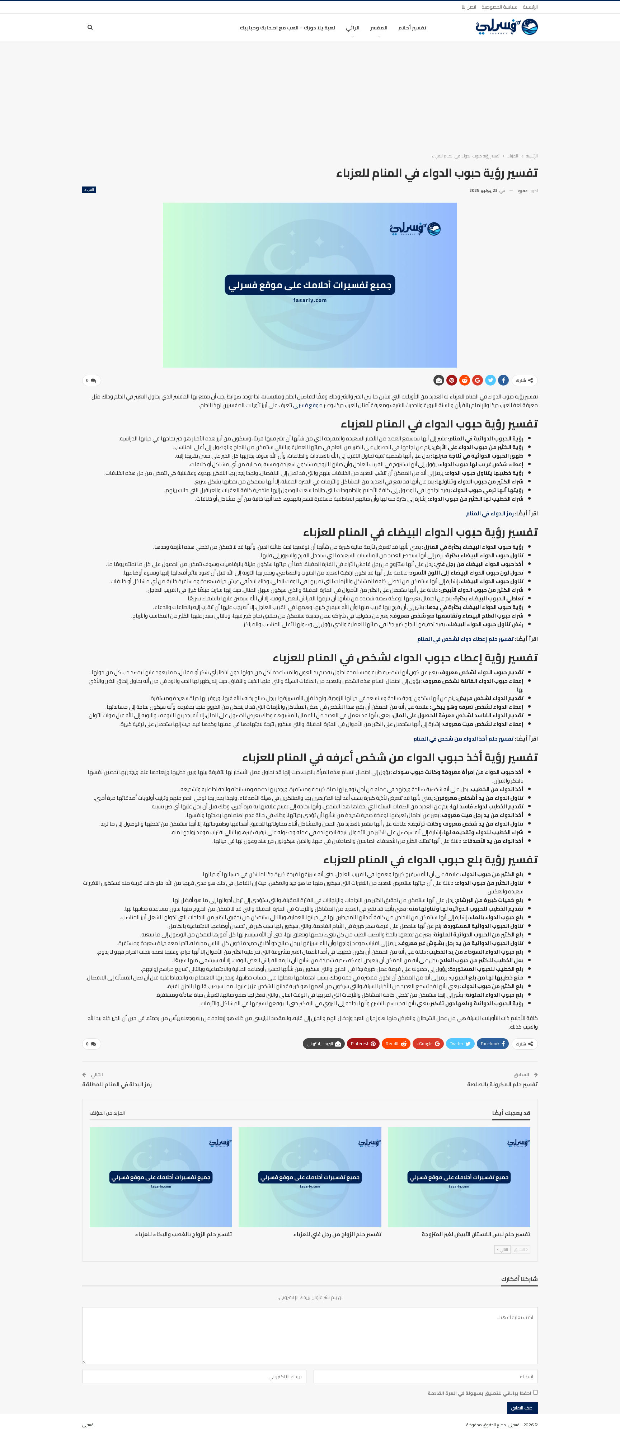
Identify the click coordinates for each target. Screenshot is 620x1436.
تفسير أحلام (412, 27)
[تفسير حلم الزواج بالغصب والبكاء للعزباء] (161, 1177)
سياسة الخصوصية (499, 7)
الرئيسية (530, 7)
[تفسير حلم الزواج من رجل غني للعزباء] (310, 1177)
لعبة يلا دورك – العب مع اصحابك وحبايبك (287, 27)
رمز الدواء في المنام (490, 513)
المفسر (379, 27)
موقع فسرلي (308, 405)
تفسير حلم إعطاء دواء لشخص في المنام (465, 639)
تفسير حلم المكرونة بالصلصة (502, 1084)
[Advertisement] (310, 96)
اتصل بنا (469, 7)
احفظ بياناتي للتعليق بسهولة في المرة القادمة (479, 1393)
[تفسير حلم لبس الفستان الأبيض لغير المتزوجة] (459, 1177)
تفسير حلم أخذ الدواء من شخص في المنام (463, 738)
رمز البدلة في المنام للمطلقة (117, 1084)
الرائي (353, 27)
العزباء (89, 189)
